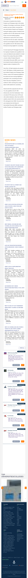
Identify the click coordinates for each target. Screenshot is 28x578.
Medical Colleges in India (8, 512)
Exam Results (19, 534)
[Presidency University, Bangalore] (5, 386)
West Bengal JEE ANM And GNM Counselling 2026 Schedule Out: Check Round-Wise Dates (13, 226)
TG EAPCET (19, 518)
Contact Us (10, 557)
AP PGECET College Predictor (9, 548)
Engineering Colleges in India (8, 507)
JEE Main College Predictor (8, 535)
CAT (18, 511)
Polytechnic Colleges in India (8, 516)
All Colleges (5, 527)
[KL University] (5, 416)
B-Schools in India (6, 511)
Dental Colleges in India (7, 522)
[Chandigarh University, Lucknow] (5, 405)
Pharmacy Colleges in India (8, 514)
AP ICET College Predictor (8, 542)
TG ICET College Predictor (8, 543)
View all (22, 347)
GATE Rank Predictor (7, 549)
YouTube (6, 567)
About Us (4, 557)
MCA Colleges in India (7, 515)
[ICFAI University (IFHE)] (5, 353)
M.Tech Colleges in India (8, 518)
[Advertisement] (14, 122)
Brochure (16, 381)
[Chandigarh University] (5, 430)
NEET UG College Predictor (8, 545)
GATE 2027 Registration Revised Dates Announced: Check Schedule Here (14, 247)
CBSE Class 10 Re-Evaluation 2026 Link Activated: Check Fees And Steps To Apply (14, 206)
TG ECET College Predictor (8, 541)
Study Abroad (19, 536)
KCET (18, 523)
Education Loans (20, 538)
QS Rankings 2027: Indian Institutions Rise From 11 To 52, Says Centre (14, 287)
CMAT (18, 515)
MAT (18, 512)
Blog (22, 557)
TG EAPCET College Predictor (9, 539)
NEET (18, 514)
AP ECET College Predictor (8, 538)
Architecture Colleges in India (9, 523)
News (7, 10)
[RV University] (5, 370)
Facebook (6, 565)
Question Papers (20, 535)
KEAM (18, 519)
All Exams (19, 525)
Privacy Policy (17, 557)
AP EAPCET (19, 516)
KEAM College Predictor (7, 546)
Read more (8, 161)
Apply (23, 381)
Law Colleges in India (7, 519)
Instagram (15, 565)
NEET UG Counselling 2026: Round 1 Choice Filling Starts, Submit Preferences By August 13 (14, 328)
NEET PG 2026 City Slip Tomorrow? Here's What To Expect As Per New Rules (14, 307)
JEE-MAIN (19, 508)
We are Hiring (5, 559)
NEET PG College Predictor (8, 550)
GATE (18, 507)
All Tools (5, 552)
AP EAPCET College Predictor (9, 537)
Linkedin (22, 565)
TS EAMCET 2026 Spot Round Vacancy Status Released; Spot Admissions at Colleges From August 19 (14, 167)
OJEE (18, 522)
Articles (18, 539)
